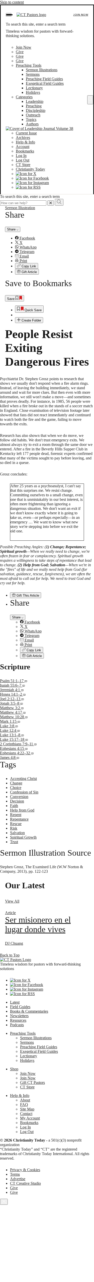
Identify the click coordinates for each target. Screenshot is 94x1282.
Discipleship (35, 110)
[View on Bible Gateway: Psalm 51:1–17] (26, 681)
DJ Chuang (14, 943)
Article (10, 913)
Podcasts (17, 1025)
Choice (15, 787)
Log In (21, 155)
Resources (18, 1020)
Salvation (17, 833)
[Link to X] (26, 174)
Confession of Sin (24, 792)
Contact (26, 1113)
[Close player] (4, 1202)
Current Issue (26, 133)
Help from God (22, 810)
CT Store (23, 165)
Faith (14, 806)
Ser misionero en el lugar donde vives (38, 924)
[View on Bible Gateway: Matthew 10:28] (26, 717)
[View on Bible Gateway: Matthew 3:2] (22, 708)
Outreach (33, 115)
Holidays (33, 92)
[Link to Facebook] (32, 178)
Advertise (17, 1179)
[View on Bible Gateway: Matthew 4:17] (24, 712)
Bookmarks (25, 151)
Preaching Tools (28, 65)
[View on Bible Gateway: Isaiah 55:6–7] (23, 685)
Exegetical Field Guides (45, 83)
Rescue (16, 824)
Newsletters (19, 1016)
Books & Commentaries (29, 1011)
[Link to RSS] (28, 187)
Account (22, 146)
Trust (14, 842)
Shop (14, 1069)
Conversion (19, 796)
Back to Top (10, 955)
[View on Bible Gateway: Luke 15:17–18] (26, 739)
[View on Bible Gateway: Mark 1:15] (19, 721)
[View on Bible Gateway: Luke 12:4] (18, 730)
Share (12, 229)
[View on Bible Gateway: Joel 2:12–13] (22, 699)
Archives (23, 137)
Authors (32, 124)
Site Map (27, 1109)
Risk (13, 828)
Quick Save (33, 310)
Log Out (22, 160)
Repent (15, 815)
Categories (24, 97)
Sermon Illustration (20, 208)
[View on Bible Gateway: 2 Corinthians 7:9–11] (35, 744)
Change (16, 783)
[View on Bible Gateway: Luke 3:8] (16, 726)
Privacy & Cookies (25, 1170)
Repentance (19, 819)
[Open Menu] (9, 15)
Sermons (33, 74)
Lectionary (34, 88)
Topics (31, 119)
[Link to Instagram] (32, 183)
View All (12, 901)
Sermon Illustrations (41, 70)
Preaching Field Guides (44, 79)
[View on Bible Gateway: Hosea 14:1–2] (24, 694)
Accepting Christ (23, 778)
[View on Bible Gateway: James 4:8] (18, 757)
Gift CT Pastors (32, 1082)
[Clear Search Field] (50, 203)
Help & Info (25, 142)
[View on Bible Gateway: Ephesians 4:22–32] (32, 753)
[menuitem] (52, 238)
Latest (15, 1002)
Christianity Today (30, 169)
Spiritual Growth (23, 837)
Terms (15, 1174)
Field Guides (20, 1007)
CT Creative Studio (25, 1183)
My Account (30, 1118)
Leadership (34, 101)
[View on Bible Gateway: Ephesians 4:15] (26, 748)
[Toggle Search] (90, 99)
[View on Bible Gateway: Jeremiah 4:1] (22, 690)
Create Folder (31, 320)
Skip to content (12, 2)
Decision (17, 801)
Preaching (34, 106)
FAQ (24, 1104)
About (25, 1100)
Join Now (80, 14)
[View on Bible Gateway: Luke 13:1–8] (22, 735)
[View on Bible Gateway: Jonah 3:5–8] (21, 703)
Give (20, 52)
